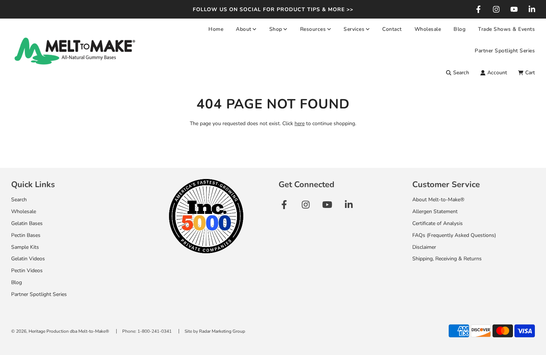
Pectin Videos (27, 270)
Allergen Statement (435, 211)
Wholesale (428, 29)
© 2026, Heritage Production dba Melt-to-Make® (60, 331)
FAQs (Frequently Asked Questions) (454, 235)
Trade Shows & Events (506, 29)
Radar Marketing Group (222, 331)
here (300, 123)
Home (215, 29)
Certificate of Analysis (437, 223)
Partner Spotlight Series (505, 50)
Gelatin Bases (27, 223)
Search (19, 199)
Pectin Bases (25, 235)
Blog (459, 29)
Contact (392, 29)
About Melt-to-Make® (438, 199)
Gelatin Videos (28, 258)
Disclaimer (424, 247)
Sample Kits (25, 247)
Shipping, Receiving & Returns (447, 258)
